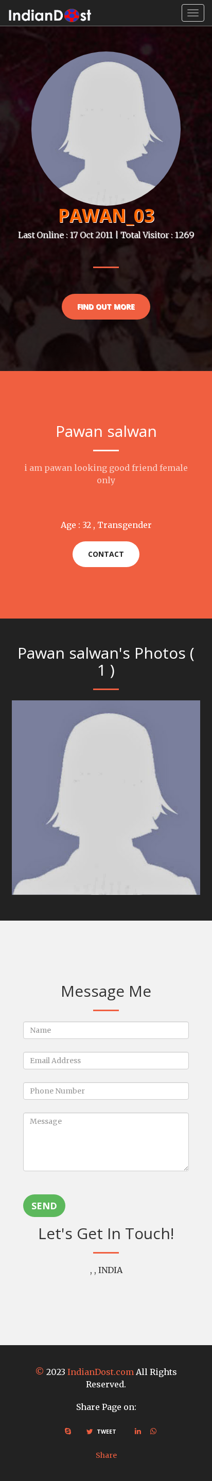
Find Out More (106, 306)
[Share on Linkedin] (138, 1431)
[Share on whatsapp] (153, 1431)
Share (106, 1455)
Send (44, 1206)
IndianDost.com (100, 1372)
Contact (106, 554)
